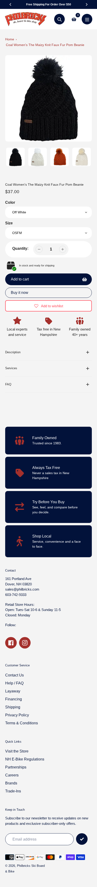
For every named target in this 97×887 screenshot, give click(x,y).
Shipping (12, 707)
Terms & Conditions (21, 723)
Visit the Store (16, 751)
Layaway (12, 691)
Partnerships (15, 767)
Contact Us (14, 675)
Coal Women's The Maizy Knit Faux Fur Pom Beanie (45, 45)
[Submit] (82, 839)
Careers (12, 775)
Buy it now (19, 293)
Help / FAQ (14, 683)
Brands (11, 783)
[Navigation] (87, 19)
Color (10, 202)
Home (9, 39)
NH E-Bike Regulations (24, 759)
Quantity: (20, 248)
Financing (13, 699)
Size (9, 223)
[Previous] (10, 4)
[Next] (86, 4)
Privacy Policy (17, 715)
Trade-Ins (13, 791)
